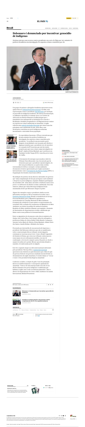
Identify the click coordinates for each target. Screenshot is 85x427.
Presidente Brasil (33, 309)
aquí (39, 315)
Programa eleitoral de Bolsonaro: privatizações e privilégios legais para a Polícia (70, 165)
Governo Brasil (48, 28)
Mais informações (16, 315)
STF (58, 28)
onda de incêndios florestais (30, 125)
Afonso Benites (17, 98)
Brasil (10, 28)
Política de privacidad (29, 424)
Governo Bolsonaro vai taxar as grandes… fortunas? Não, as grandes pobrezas (11, 147)
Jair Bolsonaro (54, 28)
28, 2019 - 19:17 (19, 99)
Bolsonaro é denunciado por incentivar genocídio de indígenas (38, 292)
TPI (19, 309)
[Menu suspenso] (8, 21)
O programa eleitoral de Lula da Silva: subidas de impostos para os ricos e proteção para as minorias (70, 160)
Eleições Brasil (75, 28)
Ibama (45, 309)
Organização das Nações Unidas (37, 171)
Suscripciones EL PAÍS (39, 424)
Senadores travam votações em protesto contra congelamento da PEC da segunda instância (36, 300)
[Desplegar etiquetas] (53, 310)
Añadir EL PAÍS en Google (49, 102)
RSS (52, 424)
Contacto (8, 424)
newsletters (10, 385)
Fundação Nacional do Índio (21, 196)
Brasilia (41, 309)
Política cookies (23, 424)
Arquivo (33, 385)
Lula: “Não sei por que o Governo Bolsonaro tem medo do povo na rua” (12, 161)
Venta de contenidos (13, 424)
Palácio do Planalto (25, 309)
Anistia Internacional (40, 250)
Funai (38, 309)
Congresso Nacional (64, 28)
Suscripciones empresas (47, 424)
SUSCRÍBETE (69, 18)
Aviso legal (18, 424)
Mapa (34, 424)
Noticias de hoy (57, 424)
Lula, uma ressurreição (70, 156)
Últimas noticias (66, 150)
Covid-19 (70, 28)
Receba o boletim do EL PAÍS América (21, 284)
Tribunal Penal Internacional (31, 109)
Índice (54, 424)
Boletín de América (11, 388)
